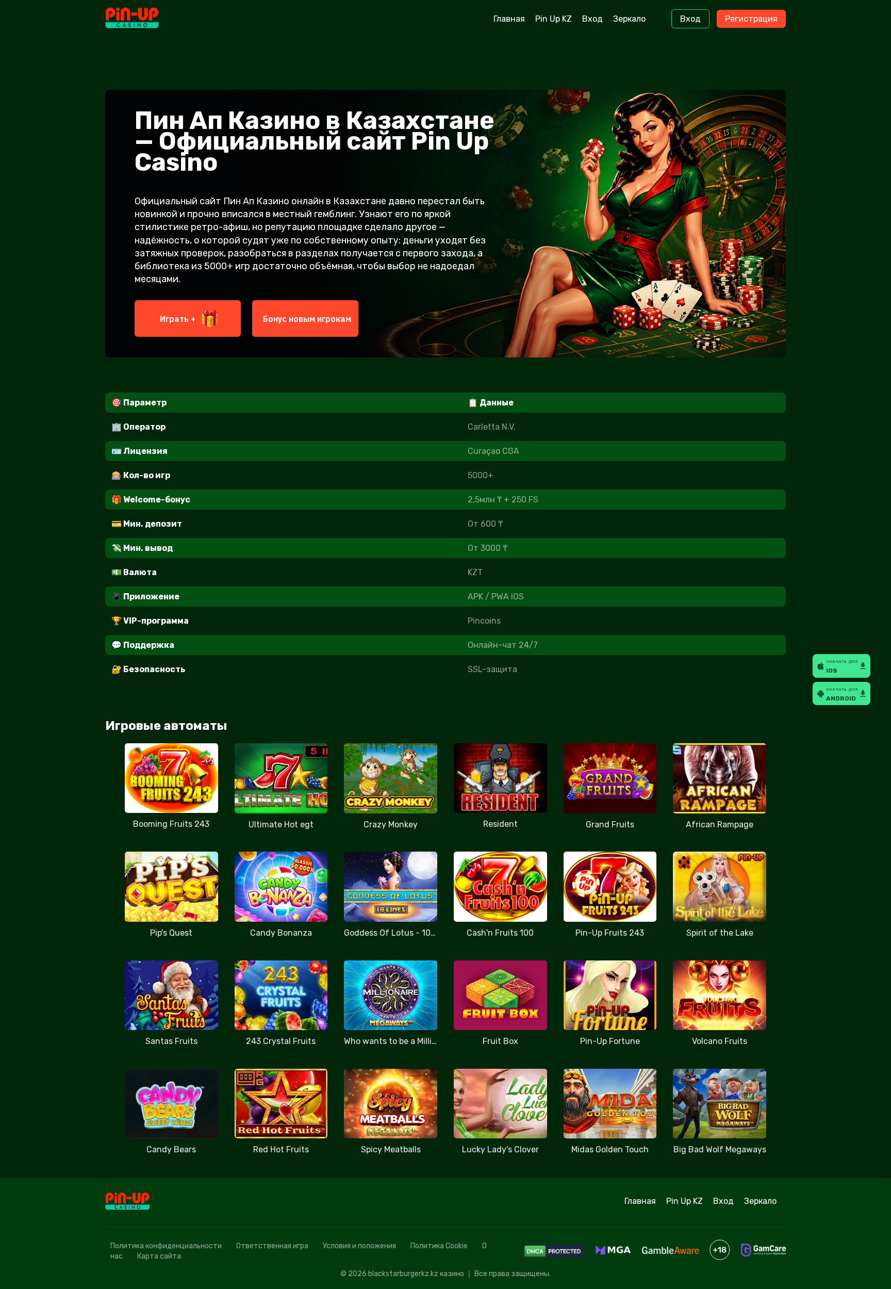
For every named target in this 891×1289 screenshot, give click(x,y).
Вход (592, 19)
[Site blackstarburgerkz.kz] (148, 19)
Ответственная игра (272, 1246)
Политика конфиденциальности (166, 1246)
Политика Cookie (439, 1246)
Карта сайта (159, 1256)
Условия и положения (359, 1246)
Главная (509, 19)
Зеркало (629, 19)
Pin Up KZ (553, 19)
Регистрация (751, 19)
